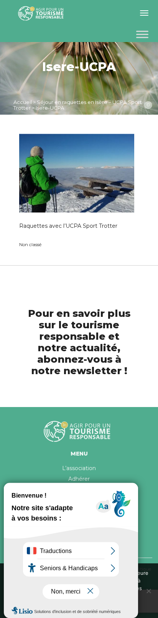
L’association (79, 468)
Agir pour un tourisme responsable (42, 13)
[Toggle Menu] (142, 34)
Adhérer (79, 478)
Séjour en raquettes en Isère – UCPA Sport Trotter (77, 105)
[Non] (148, 591)
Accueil (22, 102)
